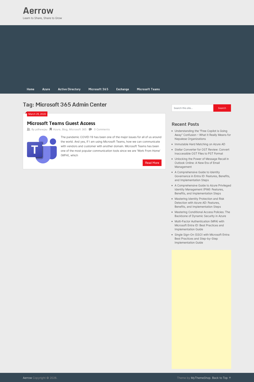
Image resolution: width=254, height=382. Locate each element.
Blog (64, 129)
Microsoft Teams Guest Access (61, 123)
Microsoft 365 (98, 89)
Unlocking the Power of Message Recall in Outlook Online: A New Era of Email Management (202, 162)
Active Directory (69, 89)
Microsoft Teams (148, 89)
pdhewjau (41, 129)
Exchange (122, 89)
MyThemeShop (201, 377)
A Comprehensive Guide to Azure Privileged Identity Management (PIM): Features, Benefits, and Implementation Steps (203, 189)
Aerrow (38, 10)
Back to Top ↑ (221, 377)
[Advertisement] (127, 55)
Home (30, 89)
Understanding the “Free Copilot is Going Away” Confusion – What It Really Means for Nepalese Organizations (203, 134)
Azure (46, 89)
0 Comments (102, 129)
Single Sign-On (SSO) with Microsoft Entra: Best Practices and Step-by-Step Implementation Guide (202, 238)
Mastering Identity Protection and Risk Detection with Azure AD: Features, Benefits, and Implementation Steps (199, 202)
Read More (152, 162)
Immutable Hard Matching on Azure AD (200, 144)
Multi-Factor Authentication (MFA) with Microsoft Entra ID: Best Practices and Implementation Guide (199, 225)
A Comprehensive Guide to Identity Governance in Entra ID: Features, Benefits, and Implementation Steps (202, 176)
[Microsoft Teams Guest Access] (42, 149)
